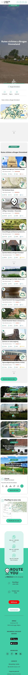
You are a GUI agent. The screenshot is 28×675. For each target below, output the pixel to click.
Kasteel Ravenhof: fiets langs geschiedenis (13, 300)
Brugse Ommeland (15, 86)
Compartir (4, 94)
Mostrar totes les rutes (9, 379)
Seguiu (11, 94)
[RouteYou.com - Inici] (7, 2)
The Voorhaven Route (8, 190)
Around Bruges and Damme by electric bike (14, 232)
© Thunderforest (14, 118)
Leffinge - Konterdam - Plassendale (11, 211)
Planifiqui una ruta (15, 583)
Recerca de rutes (14, 490)
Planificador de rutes (14, 520)
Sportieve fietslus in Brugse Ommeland (12, 252)
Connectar (14, 610)
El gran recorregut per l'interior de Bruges (13, 169)
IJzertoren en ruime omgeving (10, 341)
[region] (14, 111)
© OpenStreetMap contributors (22, 118)
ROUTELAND (5, 82)
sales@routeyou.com (14, 666)
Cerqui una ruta (15, 592)
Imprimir (17, 94)
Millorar (14, 602)
